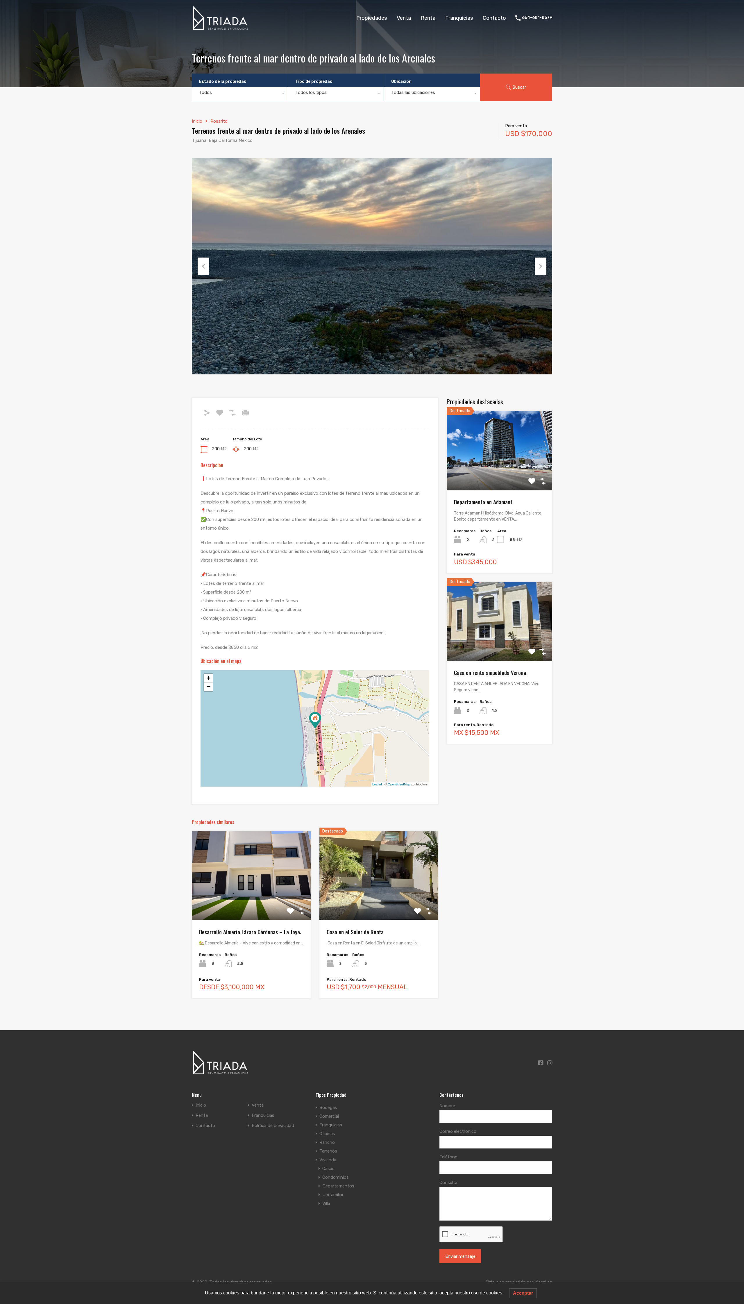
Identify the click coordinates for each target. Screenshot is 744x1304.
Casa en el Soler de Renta (355, 932)
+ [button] (208, 678)
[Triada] (221, 27)
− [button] (208, 686)
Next (540, 266)
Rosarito (219, 121)
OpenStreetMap (399, 784)
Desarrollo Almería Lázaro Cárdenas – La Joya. (250, 932)
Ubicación (401, 81)
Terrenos (328, 1151)
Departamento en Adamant (483, 502)
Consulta (448, 1182)
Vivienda (327, 1159)
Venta (404, 18)
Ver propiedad (251, 902)
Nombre (447, 1105)
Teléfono (448, 1157)
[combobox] (240, 94)
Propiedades (371, 18)
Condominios (335, 1177)
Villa (326, 1203)
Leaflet (377, 784)
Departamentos (338, 1186)
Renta (428, 18)
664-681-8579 (537, 17)
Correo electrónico (457, 1131)
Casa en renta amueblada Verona (490, 672)
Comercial (329, 1116)
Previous (203, 266)
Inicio (197, 121)
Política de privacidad (273, 1125)
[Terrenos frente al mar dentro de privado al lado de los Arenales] (315, 720)
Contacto (494, 18)
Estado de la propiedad (222, 81)
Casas (328, 1168)
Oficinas (327, 1133)
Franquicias (459, 18)
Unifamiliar (333, 1194)
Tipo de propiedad (313, 81)
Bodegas (328, 1107)
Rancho (327, 1142)
